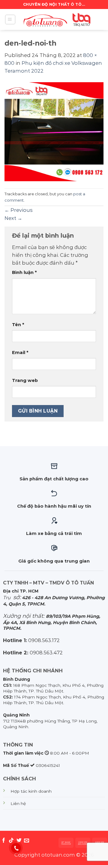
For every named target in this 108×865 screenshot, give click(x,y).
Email (20, 352)
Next (13, 218)
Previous (18, 210)
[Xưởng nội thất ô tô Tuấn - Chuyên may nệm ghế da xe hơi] (58, 20)
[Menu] (10, 20)
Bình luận (24, 272)
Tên (18, 324)
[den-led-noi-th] (54, 131)
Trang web (25, 380)
